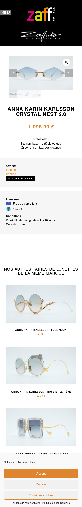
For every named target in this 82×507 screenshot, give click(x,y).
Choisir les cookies (41, 495)
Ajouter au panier (20, 178)
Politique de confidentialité (25, 503)
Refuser (41, 484)
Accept (41, 473)
